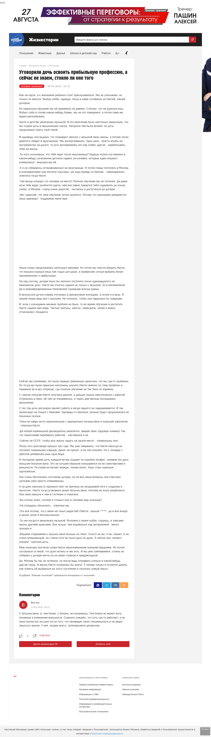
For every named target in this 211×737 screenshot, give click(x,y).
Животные (44, 53)
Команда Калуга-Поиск (133, 694)
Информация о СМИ (88, 694)
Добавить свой (103, 644)
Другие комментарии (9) (45, 644)
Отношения (26, 53)
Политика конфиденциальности (94, 699)
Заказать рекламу (130, 689)
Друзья (60, 53)
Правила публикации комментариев (96, 685)
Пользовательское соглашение (93, 711)
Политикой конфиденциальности (107, 733)
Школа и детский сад (83, 53)
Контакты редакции (131, 685)
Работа (106, 53)
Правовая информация (90, 689)
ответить (45, 635)
